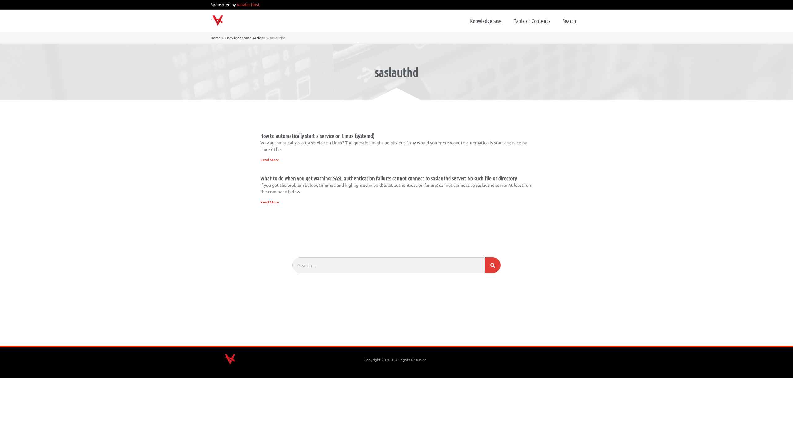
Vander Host (248, 4)
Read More (269, 159)
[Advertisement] (396, 329)
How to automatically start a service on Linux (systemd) (317, 135)
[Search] (493, 265)
